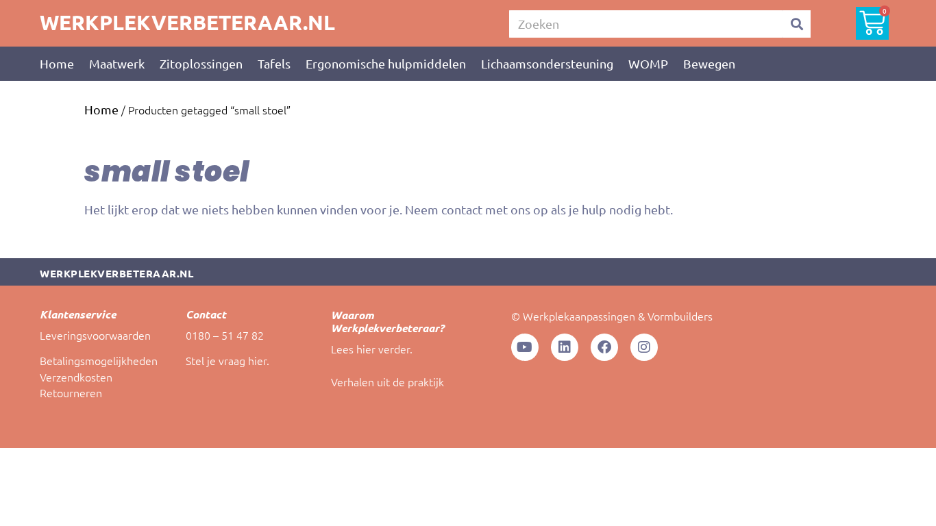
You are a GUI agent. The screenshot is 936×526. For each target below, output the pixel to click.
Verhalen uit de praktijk (387, 381)
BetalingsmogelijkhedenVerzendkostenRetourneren (99, 376)
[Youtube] (525, 347)
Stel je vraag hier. (227, 360)
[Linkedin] (564, 347)
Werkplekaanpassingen (579, 315)
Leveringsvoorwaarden (95, 334)
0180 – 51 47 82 (225, 334)
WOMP (648, 63)
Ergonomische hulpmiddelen (386, 63)
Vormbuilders (680, 315)
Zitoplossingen (201, 63)
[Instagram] (644, 347)
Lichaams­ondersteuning (547, 63)
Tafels (274, 63)
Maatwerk (117, 63)
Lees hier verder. (371, 348)
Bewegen (709, 63)
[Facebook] (604, 347)
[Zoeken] (797, 24)
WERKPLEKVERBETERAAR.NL (187, 22)
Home (57, 63)
